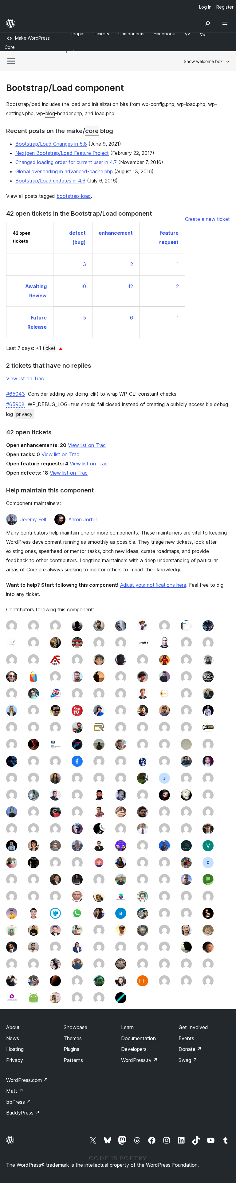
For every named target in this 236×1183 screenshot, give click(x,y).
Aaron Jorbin (83, 519)
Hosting (15, 1049)
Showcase (75, 1027)
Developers (134, 1049)
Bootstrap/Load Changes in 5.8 (51, 144)
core (92, 131)
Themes (73, 1038)
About (13, 1027)
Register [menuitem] (225, 7)
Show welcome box (203, 61)
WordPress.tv (139, 1060)
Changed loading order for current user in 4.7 (66, 162)
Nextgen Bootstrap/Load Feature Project (62, 153)
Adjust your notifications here (153, 585)
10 (83, 286)
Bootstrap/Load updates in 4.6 (50, 181)
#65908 (15, 404)
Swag (188, 1060)
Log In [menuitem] (205, 7)
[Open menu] (226, 23)
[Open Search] (207, 23)
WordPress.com (27, 1080)
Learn (127, 1027)
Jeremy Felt (33, 519)
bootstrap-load (74, 196)
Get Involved (193, 1027)
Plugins (71, 1049)
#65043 (15, 394)
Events (186, 1038)
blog (50, 113)
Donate (190, 1049)
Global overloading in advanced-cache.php (64, 171)
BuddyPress (23, 1113)
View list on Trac (25, 378)
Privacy (14, 1060)
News (12, 1038)
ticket (49, 348)
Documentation (138, 1038)
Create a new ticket (207, 219)
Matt (14, 1091)
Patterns (73, 1060)
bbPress (18, 1102)
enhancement (116, 233)
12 (130, 286)
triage (157, 542)
